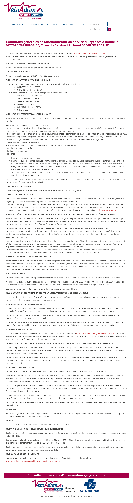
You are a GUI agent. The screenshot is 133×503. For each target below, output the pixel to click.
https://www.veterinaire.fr (110, 210)
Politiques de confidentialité (82, 496)
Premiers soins (67, 24)
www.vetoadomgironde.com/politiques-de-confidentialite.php (33, 461)
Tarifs (54, 24)
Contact (82, 24)
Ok (110, 29)
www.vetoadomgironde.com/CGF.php (90, 53)
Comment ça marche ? (38, 24)
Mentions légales (47, 496)
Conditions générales (62, 496)
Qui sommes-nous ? (15, 24)
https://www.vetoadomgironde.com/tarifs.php (96, 333)
